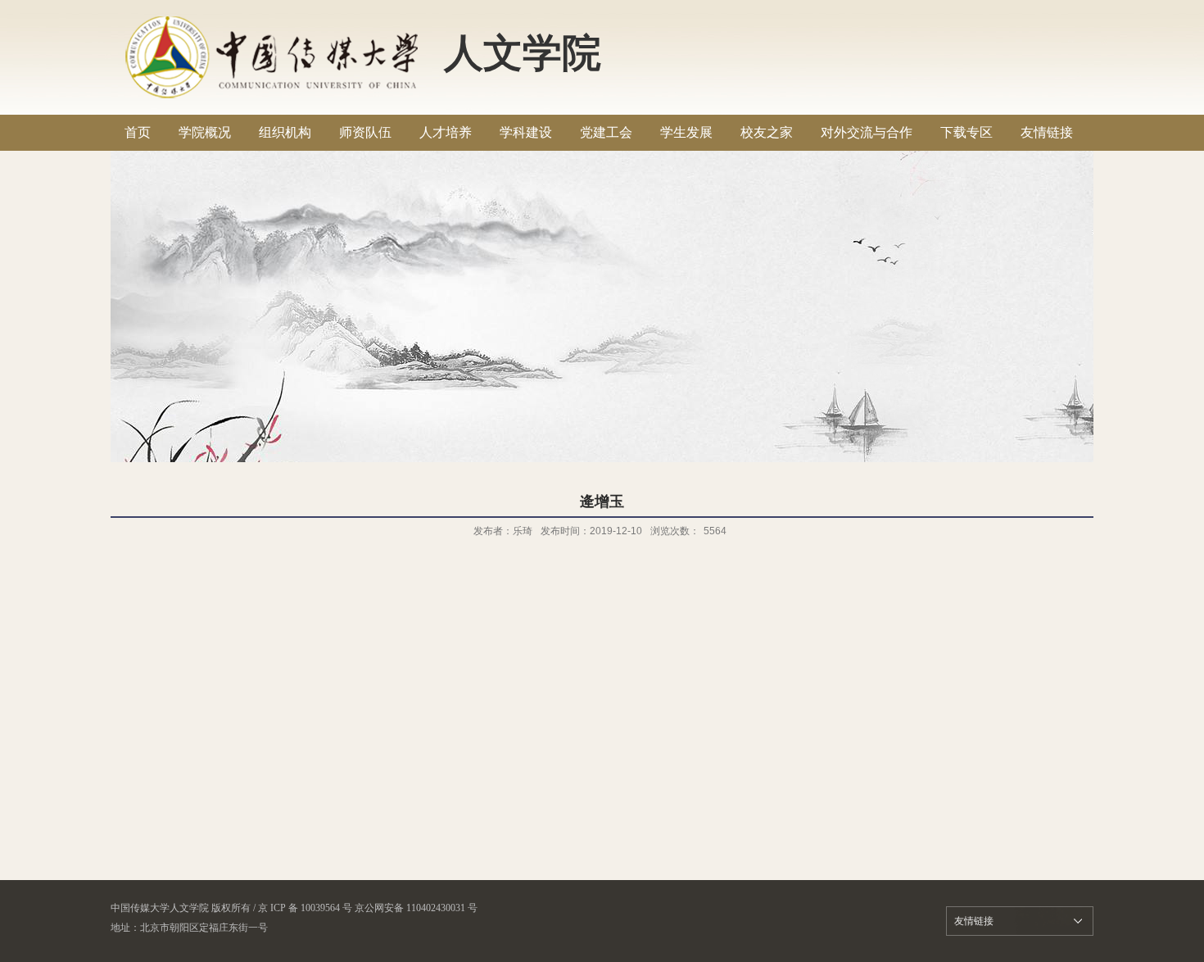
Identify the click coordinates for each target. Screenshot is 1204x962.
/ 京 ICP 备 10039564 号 (302, 908)
